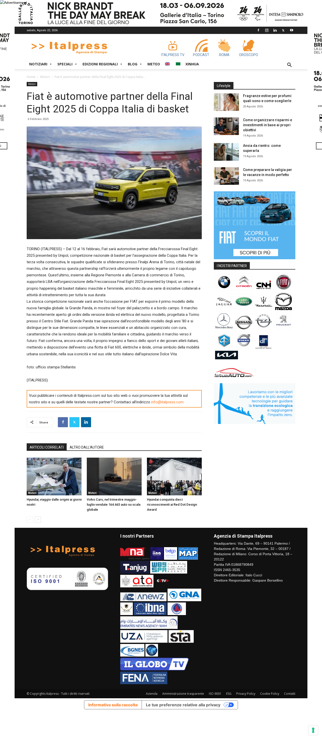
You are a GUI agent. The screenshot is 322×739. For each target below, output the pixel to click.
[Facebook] (258, 30)
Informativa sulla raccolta (113, 704)
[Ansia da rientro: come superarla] (226, 152)
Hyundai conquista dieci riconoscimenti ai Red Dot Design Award (172, 504)
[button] (289, 65)
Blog (132, 64)
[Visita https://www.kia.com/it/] (226, 358)
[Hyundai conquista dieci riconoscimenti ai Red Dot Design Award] (174, 476)
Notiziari (38, 64)
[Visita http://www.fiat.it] (283, 290)
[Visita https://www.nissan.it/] (244, 328)
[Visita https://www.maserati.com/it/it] (263, 309)
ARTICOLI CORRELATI (47, 447)
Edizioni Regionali (100, 64)
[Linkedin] (275, 30)
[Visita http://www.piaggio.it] (224, 348)
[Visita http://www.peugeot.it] (283, 328)
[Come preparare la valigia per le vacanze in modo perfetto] (226, 176)
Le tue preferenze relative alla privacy (183, 704)
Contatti (289, 693)
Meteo (153, 64)
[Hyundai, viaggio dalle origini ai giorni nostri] (54, 476)
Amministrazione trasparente (183, 693)
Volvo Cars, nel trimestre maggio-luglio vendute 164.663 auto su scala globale (113, 504)
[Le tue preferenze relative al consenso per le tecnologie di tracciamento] (313, 730)
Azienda (151, 693)
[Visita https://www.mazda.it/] (283, 309)
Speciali (64, 64)
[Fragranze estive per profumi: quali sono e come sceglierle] (226, 102)
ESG (228, 693)
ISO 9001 (215, 693)
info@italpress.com (167, 402)
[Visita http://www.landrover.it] (244, 309)
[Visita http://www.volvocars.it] (244, 348)
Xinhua (192, 64)
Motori (45, 77)
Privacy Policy (245, 693)
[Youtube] (291, 30)
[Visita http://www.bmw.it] (224, 290)
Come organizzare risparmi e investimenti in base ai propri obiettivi (267, 125)
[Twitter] (283, 30)
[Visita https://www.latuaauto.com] (234, 379)
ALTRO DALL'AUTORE (87, 447)
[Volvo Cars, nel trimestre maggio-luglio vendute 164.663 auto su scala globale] (114, 476)
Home (31, 77)
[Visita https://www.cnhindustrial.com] (263, 290)
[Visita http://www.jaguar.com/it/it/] (224, 309)
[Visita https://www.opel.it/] (263, 328)
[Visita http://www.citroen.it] (244, 290)
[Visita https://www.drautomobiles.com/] (263, 348)
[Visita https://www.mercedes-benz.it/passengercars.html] (224, 328)
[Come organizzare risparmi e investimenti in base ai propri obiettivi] (226, 126)
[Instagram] (266, 30)
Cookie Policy (269, 693)
